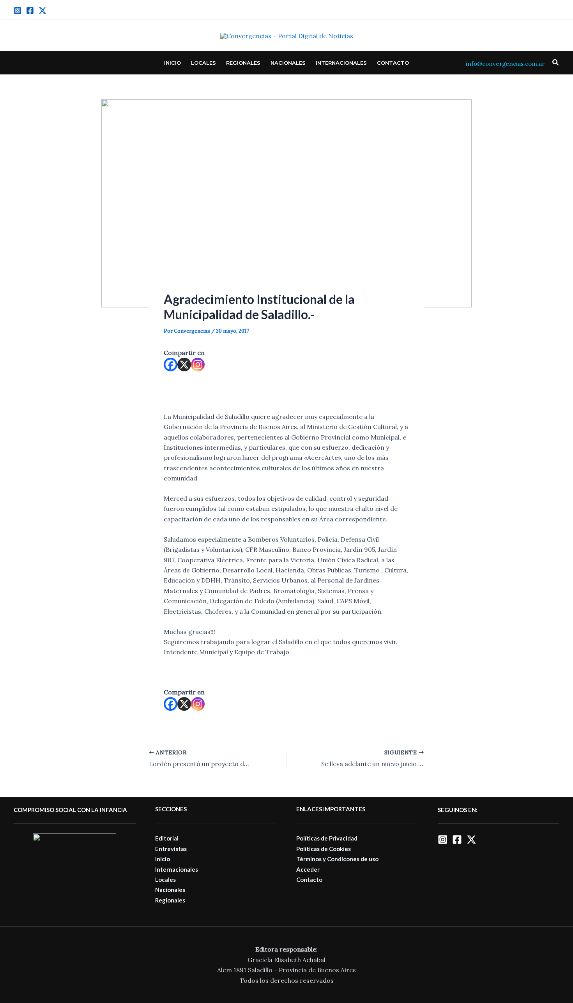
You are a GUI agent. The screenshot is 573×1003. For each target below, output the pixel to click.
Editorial (167, 838)
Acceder (308, 869)
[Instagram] (17, 10)
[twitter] (42, 10)
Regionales (243, 63)
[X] (184, 364)
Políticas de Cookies (323, 848)
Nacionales (288, 63)
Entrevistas (171, 848)
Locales (203, 63)
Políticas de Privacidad (326, 838)
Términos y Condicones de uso (337, 858)
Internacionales (341, 63)
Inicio (172, 63)
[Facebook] (30, 10)
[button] (555, 63)
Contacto (393, 63)
